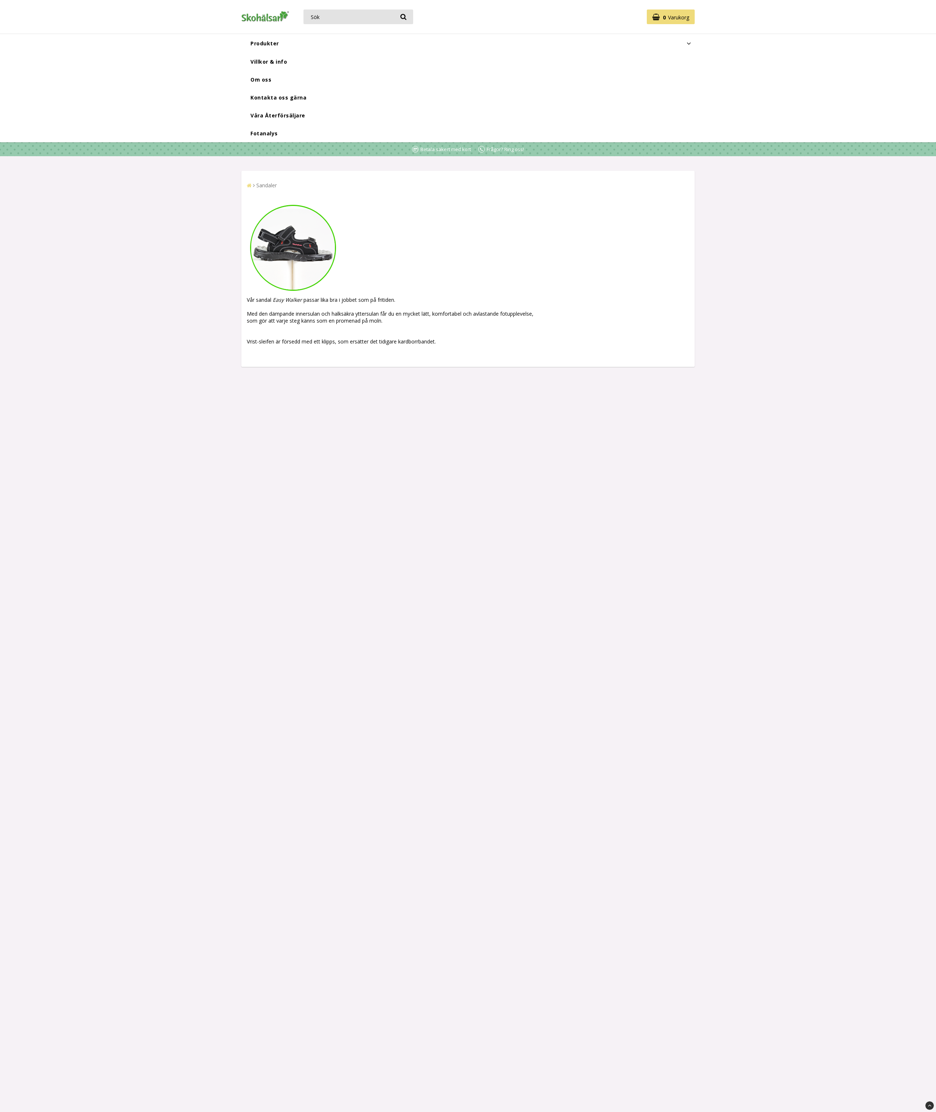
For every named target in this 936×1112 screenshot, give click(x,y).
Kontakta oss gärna (278, 97)
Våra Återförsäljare (277, 115)
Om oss (260, 79)
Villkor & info (268, 61)
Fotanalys (264, 133)
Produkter (264, 43)
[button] (671, 17)
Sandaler (266, 185)
